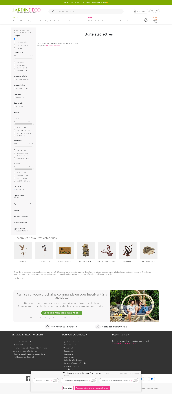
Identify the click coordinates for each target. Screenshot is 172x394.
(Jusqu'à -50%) (154, 20)
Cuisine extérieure (19, 21)
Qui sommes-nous (71, 342)
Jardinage (46, 21)
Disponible (20, 190)
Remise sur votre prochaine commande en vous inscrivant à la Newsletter (61, 296)
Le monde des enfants (65, 21)
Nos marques (69, 357)
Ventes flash (68, 348)
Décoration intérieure (112, 21)
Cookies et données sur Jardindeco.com (86, 373)
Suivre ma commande (22, 342)
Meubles (91, 21)
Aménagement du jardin (34, 21)
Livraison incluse (21, 88)
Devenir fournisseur (72, 366)
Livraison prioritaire (22, 79)
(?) (51, 380)
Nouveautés (68, 354)
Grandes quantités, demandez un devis (29, 354)
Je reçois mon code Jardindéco (62, 312)
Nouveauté (20, 97)
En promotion (21, 106)
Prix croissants (21, 42)
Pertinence (20, 39)
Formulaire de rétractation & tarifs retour (30, 348)
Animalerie (53, 21)
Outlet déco (68, 351)
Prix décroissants (22, 45)
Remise (19, 48)
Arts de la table (99, 21)
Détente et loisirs (125, 21)
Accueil (16, 30)
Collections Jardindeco (73, 360)
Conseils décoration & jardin (75, 363)
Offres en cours (70, 345)
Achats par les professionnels (25, 351)
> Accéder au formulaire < (124, 344)
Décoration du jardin (26, 32)
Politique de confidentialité (24, 357)
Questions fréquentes (22, 345)
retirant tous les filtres (52, 45)
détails (67, 376)
